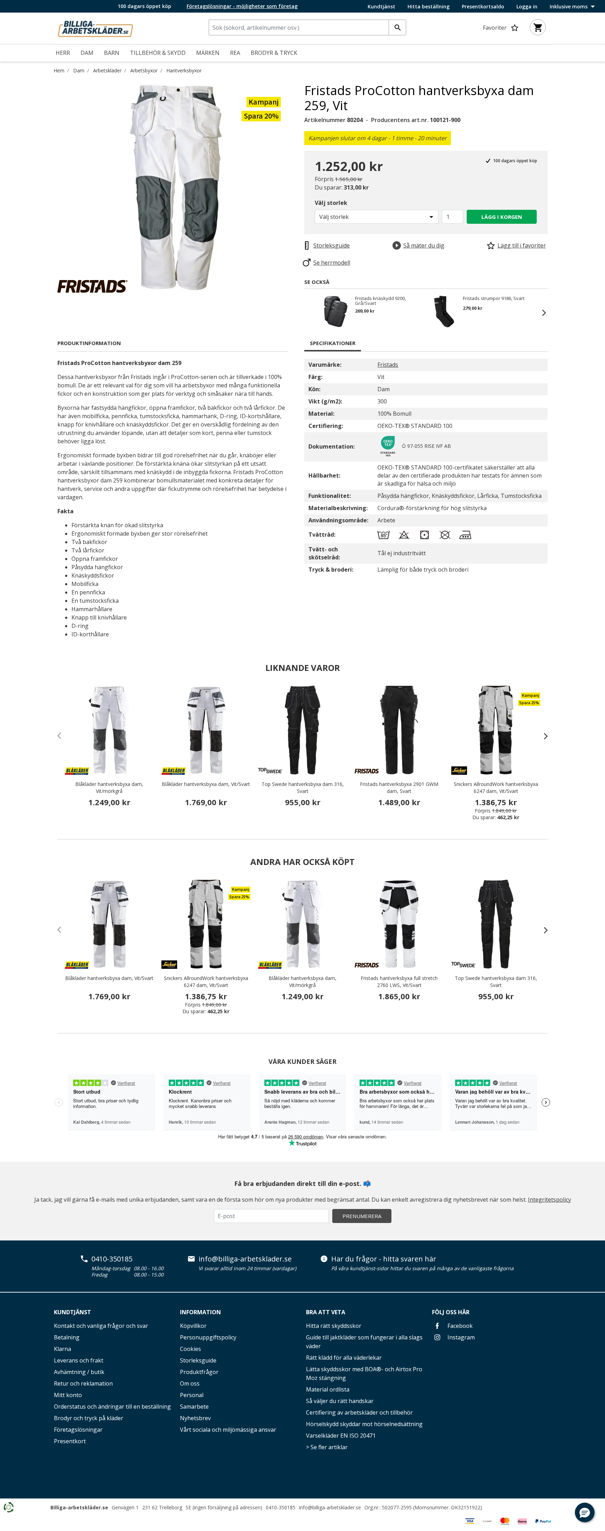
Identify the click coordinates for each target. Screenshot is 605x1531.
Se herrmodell (331, 262)
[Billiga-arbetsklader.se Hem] (95, 27)
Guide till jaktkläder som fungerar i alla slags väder (364, 1341)
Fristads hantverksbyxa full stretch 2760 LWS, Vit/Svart (399, 981)
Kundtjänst (381, 6)
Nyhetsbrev (195, 1418)
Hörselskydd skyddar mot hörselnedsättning (364, 1424)
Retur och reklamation (83, 1383)
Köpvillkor (193, 1326)
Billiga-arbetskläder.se (79, 1507)
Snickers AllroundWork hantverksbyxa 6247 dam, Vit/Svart (496, 787)
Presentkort (70, 1441)
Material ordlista (327, 1389)
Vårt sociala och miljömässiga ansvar (228, 1429)
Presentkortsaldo (483, 6)
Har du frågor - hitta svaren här (383, 1259)
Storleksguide (198, 1360)
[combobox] (307, 27)
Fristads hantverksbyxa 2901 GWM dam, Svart (399, 787)
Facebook (459, 1326)
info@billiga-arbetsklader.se (245, 1259)
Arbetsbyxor (144, 70)
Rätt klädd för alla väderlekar (344, 1357)
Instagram (460, 1337)
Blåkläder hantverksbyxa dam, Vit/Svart (206, 784)
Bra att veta (325, 1312)
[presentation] (542, 736)
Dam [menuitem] (87, 53)
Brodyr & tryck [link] (274, 53)
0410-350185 (111, 1259)
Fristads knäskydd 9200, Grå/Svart (380, 301)
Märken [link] (208, 53)
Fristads (387, 365)
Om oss (190, 1383)
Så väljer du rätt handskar (340, 1401)
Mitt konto (68, 1395)
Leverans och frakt (78, 1360)
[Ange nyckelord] (397, 27)
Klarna (62, 1349)
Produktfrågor (199, 1372)
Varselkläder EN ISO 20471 (341, 1435)
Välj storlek (331, 203)
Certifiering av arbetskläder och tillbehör (359, 1412)
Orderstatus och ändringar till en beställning (112, 1406)
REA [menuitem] (235, 53)
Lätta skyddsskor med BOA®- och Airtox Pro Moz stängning (364, 1373)
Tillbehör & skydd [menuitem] (158, 53)
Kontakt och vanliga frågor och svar (101, 1326)
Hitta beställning (429, 6)
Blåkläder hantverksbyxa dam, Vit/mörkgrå (109, 787)
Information (200, 1312)
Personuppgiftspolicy (208, 1337)
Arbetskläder (107, 70)
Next (541, 313)
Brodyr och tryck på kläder (88, 1418)
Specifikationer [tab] (332, 342)
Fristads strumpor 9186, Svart (493, 298)
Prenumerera (361, 1215)
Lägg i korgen (501, 216)
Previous (311, 313)
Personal (191, 1395)
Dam (78, 70)
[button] (584, 1512)
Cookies (190, 1349)
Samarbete (194, 1406)
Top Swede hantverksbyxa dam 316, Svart (303, 787)
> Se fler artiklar (327, 1447)
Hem (59, 70)
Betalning (66, 1337)
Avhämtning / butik (79, 1372)
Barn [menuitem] (111, 53)
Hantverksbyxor (184, 70)
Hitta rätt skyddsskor (333, 1326)
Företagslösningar (78, 1429)
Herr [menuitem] (63, 53)
